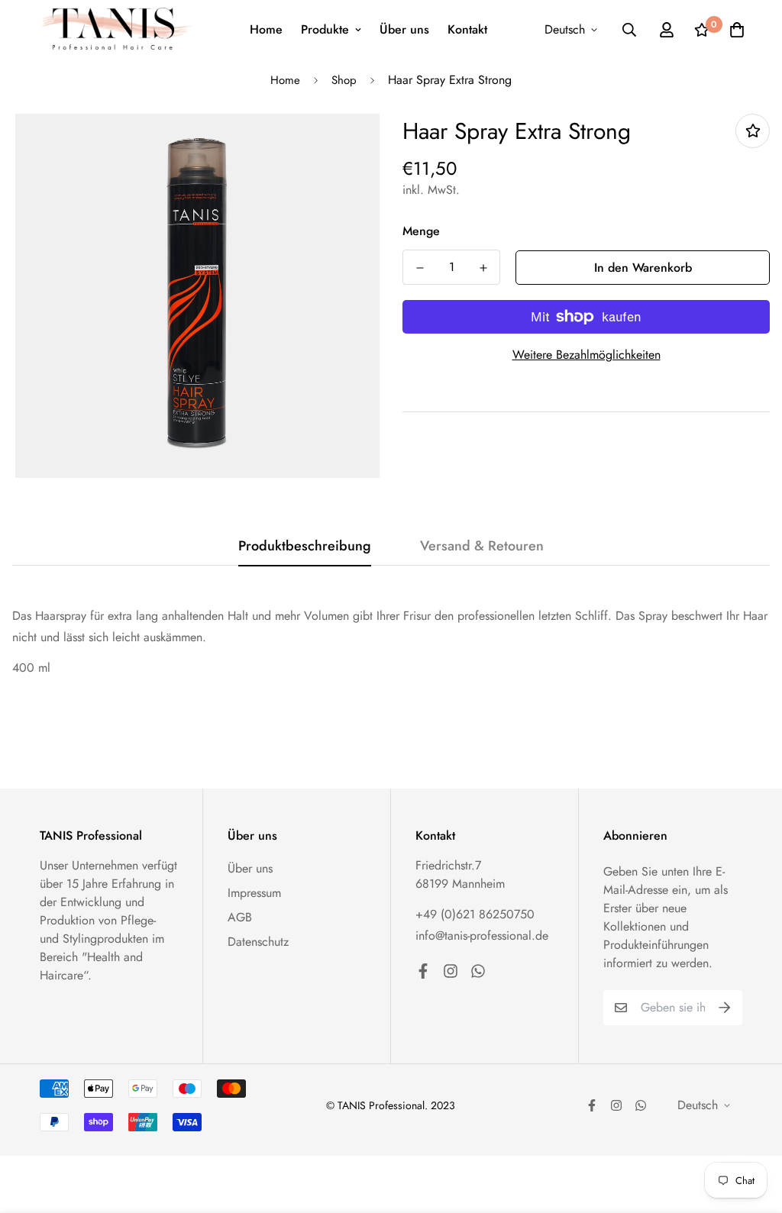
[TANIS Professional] (116, 29)
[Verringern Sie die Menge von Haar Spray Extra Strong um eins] (419, 268)
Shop (344, 80)
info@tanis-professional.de (481, 935)
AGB (240, 917)
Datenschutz (258, 941)
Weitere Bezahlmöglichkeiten (586, 354)
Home (266, 29)
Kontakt (467, 29)
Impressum (254, 893)
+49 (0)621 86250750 (475, 914)
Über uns (404, 29)
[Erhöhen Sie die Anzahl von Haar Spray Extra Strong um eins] (483, 268)
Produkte (325, 29)
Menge (421, 231)
